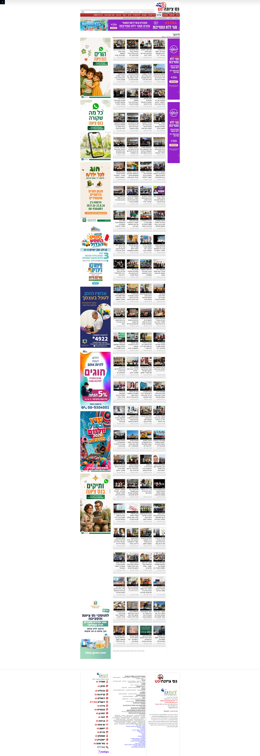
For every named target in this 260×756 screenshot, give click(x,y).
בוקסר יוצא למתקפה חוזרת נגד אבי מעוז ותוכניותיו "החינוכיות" (120, 418)
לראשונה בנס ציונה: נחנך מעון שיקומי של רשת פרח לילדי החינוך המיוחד (132, 613)
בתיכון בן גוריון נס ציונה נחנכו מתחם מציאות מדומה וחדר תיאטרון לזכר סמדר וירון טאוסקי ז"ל (146, 298)
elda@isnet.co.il (173, 706)
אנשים (144, 15)
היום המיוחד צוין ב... (160, 369)
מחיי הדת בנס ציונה (145, 18)
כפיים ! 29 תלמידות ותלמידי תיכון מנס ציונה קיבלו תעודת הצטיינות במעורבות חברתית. (133, 274)
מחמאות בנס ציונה (140, 700)
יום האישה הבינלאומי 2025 (138, 746)
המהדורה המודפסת (140, 714)
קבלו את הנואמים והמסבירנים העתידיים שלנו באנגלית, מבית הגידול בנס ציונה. (146, 320)
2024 (135, 650)
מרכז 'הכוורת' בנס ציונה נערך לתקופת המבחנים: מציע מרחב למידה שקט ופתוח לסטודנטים (119, 54)
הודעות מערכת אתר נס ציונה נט (135, 718)
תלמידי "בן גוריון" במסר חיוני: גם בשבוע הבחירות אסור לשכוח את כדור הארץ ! (159, 613)
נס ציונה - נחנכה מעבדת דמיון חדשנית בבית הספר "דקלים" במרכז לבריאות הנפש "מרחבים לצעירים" (146, 176)
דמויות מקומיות (141, 689)
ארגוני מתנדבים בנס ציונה (130, 18)
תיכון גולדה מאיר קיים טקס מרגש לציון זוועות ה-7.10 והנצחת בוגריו (159, 149)
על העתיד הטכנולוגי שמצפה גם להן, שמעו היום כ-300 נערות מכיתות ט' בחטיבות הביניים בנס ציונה (119, 347)
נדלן (129, 15)
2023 (132, 650)
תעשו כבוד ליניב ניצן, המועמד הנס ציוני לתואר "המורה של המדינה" (159, 467)
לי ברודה (143, 736)
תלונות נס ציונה (130, 700)
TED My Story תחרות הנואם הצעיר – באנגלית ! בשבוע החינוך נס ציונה (119, 174)
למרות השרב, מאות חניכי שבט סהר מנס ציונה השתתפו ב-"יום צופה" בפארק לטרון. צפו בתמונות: (133, 444)
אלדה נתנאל (158, 703)
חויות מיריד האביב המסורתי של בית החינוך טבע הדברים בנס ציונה (132, 296)
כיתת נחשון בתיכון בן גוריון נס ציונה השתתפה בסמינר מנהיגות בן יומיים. (159, 516)
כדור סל (137, 684)
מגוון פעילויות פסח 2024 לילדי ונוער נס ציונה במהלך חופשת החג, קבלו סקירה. (119, 296)
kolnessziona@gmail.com (167, 699)
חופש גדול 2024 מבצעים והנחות (122, 720)
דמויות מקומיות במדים (119, 689)
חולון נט (143, 732)
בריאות (171, 18)
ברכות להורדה (135, 716)
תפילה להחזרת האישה (139, 745)
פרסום (143, 734)
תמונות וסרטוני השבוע (134, 686)
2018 (114, 650)
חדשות (172, 15)
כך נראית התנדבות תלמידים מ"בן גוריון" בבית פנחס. (120, 394)
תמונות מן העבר (122, 692)
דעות (124, 15)
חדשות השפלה (126, 676)
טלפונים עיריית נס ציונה (138, 706)
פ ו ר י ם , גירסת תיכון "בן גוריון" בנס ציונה (146, 490)
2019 (117, 650)
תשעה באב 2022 (121, 718)
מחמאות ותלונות (140, 699)
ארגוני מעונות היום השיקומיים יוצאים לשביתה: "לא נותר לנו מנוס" (146, 442)
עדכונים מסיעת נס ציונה (139, 720)
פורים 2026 (142, 741)
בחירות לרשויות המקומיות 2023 (136, 709)
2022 (128, 650)
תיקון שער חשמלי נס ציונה (138, 729)
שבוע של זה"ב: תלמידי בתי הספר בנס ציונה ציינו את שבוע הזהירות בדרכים (146, 589)
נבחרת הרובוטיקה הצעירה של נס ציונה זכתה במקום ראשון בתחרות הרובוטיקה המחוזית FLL (146, 518)
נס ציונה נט (176, 36)
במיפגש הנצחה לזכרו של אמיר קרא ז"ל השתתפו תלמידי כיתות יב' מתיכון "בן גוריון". (159, 247)
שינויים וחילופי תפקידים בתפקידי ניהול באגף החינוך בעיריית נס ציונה (132, 394)
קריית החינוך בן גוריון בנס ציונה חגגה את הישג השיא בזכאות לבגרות (133, 125)
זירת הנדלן (136, 715)
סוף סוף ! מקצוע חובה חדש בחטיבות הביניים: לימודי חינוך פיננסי (146, 52)
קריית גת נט (142, 731)
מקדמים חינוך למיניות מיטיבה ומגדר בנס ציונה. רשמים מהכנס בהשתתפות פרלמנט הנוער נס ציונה (159, 396)
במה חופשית (125, 698)
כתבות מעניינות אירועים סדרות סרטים (123, 719)
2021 (125, 650)
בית (177, 15)
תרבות (118, 15)
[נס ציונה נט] (166, 683)
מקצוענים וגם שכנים (128, 695)
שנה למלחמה (141, 721)
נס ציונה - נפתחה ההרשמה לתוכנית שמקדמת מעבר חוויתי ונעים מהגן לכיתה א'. (132, 174)
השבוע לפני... (142, 692)
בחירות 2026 (98, 15)
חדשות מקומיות (136, 676)
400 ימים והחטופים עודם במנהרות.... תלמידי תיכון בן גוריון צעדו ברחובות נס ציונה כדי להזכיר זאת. (119, 225)
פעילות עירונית (163, 18)
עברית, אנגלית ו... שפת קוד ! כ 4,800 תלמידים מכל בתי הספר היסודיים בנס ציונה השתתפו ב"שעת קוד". (146, 225)
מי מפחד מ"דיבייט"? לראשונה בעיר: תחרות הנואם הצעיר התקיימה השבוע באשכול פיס (147, 469)
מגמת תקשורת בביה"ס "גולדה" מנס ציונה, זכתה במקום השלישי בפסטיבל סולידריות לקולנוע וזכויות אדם (159, 225)
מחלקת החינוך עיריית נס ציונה (137, 708)
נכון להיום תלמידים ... (133, 589)
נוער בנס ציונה (109, 15)
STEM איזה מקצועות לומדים (138, 737)
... (124, 200)
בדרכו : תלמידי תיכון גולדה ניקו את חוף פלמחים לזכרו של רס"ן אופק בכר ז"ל (146, 76)
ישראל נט (142, 727)
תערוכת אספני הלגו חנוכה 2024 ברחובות (134, 743)
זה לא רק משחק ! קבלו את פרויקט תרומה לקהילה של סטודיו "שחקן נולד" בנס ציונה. (146, 369)
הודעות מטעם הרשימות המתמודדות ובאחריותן (133, 710)
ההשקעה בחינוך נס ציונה (138, 738)
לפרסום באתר (127, 12)
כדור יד (131, 684)
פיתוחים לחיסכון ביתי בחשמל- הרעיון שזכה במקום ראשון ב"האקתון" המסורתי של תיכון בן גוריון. (146, 542)
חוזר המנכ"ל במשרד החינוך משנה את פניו (160, 587)
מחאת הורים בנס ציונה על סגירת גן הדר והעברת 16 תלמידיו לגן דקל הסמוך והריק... (159, 76)
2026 (142, 650)
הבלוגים (143, 715)
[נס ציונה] (167, 13)
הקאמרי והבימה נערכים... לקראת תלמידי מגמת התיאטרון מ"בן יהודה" (119, 491)
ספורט (165, 15)
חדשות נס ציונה (128, 715)
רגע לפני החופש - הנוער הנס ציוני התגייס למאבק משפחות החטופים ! (146, 272)
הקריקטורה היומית (131, 721)
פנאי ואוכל (142, 705)
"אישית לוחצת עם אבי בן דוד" (138, 698)
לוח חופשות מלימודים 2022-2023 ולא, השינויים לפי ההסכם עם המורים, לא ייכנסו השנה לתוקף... (159, 640)
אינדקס (143, 703)
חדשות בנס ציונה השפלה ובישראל (135, 675)
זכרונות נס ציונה (132, 692)
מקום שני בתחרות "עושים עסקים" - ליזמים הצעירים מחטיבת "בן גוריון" (159, 442)
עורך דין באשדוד (141, 730)
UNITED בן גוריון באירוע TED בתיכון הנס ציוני (119, 197)
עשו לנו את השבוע (131, 689)
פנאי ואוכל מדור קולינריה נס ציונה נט (134, 704)
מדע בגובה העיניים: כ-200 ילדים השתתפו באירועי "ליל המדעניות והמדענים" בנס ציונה (160, 54)
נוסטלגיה (142, 691)
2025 (139, 650)
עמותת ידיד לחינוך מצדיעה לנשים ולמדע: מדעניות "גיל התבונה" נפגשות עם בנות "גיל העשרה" (159, 347)
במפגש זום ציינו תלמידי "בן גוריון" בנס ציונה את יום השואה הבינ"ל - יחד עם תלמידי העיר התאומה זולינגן (132, 200)
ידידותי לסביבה (140, 685)
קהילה (159, 15)
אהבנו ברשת (130, 714)
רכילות (143, 686)
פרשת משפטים (141, 735)
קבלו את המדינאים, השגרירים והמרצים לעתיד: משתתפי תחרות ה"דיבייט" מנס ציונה (160, 298)
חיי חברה (151, 15)
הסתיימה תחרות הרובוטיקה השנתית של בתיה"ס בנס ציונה (146, 418)
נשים (123, 714)
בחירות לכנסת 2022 (140, 719)
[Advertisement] (95, 565)
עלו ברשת (124, 686)
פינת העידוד (142, 713)
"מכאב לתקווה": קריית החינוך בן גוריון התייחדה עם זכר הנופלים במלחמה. (132, 149)
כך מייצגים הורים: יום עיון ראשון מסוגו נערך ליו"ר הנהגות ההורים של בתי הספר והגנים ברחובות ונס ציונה (119, 518)
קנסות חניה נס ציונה (140, 742)
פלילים (143, 676)
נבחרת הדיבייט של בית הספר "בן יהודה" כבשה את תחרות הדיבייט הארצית (132, 76)
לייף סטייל (136, 15)
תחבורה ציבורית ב (120, 721)
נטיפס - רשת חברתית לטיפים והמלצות (135, 725)
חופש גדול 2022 (126, 716)
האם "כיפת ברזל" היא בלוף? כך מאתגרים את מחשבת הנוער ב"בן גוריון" (146, 613)
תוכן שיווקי (142, 695)
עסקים (136, 695)
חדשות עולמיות (140, 677)
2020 (121, 650)
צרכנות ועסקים (140, 694)
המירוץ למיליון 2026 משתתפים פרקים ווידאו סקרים (132, 723)
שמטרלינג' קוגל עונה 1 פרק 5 (138, 740)
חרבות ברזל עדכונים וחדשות (136, 712)
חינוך (176, 18)
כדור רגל (143, 684)
